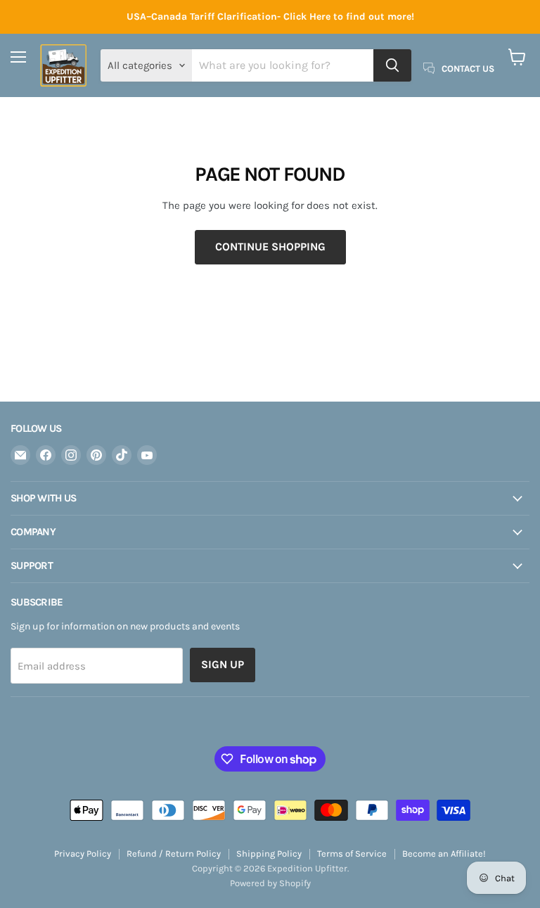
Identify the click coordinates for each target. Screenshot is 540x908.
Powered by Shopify (270, 883)
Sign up (222, 664)
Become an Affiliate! (444, 853)
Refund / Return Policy (174, 853)
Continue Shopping (270, 246)
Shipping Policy (269, 853)
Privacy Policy (82, 853)
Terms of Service (352, 853)
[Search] (392, 65)
